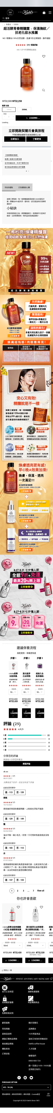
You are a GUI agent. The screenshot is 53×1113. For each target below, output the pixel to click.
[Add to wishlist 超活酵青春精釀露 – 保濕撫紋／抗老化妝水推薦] (43, 56)
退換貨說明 (7, 1034)
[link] (10, 12)
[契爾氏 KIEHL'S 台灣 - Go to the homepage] (27, 12)
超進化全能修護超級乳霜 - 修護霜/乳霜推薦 (40, 675)
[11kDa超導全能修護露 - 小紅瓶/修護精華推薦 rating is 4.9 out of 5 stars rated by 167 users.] (13, 685)
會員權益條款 (7, 1044)
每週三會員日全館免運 (13, 159)
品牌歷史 (32, 1029)
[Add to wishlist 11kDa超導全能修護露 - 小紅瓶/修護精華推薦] (13, 665)
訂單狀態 (6, 1054)
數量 (5, 114)
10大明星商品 (34, 1034)
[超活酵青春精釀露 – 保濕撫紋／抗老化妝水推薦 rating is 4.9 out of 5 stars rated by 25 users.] (21, 45)
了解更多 (36, 139)
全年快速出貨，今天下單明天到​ (17, 163)
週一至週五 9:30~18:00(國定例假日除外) (40, 1067)
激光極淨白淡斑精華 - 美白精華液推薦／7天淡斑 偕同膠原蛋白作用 (26, 675)
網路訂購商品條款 (9, 1039)
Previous (2, 161)
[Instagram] (25, 1078)
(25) (28, 45)
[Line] (35, 1077)
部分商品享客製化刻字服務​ (15, 167)
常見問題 (6, 1029)
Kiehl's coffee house (37, 1044)
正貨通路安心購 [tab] (24, 188)
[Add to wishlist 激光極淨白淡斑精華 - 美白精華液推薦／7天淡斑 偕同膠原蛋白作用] (26, 665)
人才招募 (32, 1049)
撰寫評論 (34, 45)
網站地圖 (27, 1094)
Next (51, 161)
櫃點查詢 (6, 1049)
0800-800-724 (34, 1061)
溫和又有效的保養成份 (38, 1039)
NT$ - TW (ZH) (8, 1087)
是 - (9, 792)
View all (40, 890)
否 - (20, 792)
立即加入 (14, 139)
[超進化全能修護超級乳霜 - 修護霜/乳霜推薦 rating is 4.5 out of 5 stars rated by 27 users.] (39, 685)
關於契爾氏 (33, 1023)
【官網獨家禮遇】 (11, 155)
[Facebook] (19, 1078)
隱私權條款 (6, 1094)
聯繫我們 (32, 1056)
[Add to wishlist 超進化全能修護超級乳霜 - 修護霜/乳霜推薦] (40, 665)
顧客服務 (6, 1023)
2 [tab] (28, 171)
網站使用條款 (17, 1094)
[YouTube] (31, 1078)
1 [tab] (26, 171)
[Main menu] (50, 12)
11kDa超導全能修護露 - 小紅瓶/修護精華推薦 (13, 675)
